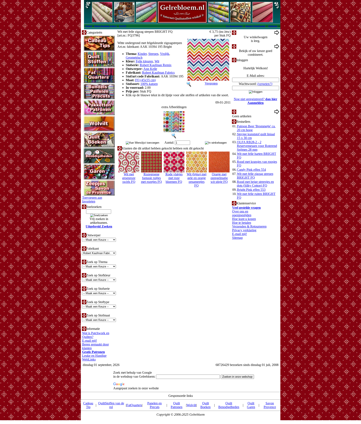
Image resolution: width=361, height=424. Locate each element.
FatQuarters (134, 405)
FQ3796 (122, 26)
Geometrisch (134, 57)
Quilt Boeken (205, 405)
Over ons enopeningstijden (241, 213)
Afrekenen (272, 26)
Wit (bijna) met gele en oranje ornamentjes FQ (196, 179)
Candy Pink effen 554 (251, 169)
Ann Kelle (150, 69)
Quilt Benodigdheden (228, 405)
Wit (157, 61)
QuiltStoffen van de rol (111, 405)
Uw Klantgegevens (234, 26)
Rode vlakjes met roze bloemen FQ (174, 178)
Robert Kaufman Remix (156, 65)
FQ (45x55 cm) (145, 80)
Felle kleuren (144, 61)
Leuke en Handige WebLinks (94, 357)
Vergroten (211, 83)
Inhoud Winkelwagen (255, 26)
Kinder (142, 54)
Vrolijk (164, 54)
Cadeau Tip (88, 405)
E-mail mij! (89, 340)
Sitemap (237, 237)
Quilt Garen (251, 405)
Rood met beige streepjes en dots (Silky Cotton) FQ (255, 183)
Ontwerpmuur (245, 46)
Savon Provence (270, 405)
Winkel (88, 26)
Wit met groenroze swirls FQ (128, 178)
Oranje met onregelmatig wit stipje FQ (219, 178)
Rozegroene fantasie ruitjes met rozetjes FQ (151, 178)
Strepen (153, 54)
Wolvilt (191, 405)
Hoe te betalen (241, 222)
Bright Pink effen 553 (251, 189)
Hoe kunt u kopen (244, 219)
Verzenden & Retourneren (249, 226)
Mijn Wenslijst (245, 111)
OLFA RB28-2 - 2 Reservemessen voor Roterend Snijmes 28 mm (257, 145)
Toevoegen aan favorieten (92, 199)
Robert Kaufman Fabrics (105, 26)
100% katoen (149, 84)
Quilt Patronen (176, 405)
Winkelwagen (245, 32)
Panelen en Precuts (154, 405)
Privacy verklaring (244, 230)
